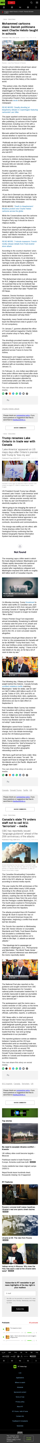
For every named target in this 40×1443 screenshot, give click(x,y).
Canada (5, 790)
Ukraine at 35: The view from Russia (17, 1238)
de (21, 1352)
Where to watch (20, 1382)
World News (11, 19)
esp (10, 1352)
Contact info (20, 1416)
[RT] (5, 1356)
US (30, 790)
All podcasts (33, 1323)
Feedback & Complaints (20, 1421)
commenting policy (23, 415)
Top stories (7, 1121)
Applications (20, 1378)
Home (5, 19)
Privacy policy (20, 1402)
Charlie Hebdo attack (10, 409)
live (11, 2)
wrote (15, 100)
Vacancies (20, 1426)
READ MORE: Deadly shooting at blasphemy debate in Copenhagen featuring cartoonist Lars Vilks (20, 109)
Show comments (20, 428)
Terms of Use (20, 1397)
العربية (3, 1352)
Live (20, 1373)
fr (26, 1352)
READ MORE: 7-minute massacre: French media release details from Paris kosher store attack (19, 243)
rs (31, 1352)
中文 (37, 1352)
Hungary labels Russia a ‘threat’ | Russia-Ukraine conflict (18, 12)
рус (15, 1352)
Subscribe (20, 1309)
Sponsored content (20, 1392)
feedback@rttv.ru (19, 420)
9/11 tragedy (7, 1084)
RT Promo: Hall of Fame (20, 1411)
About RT (20, 1406)
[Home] (2, 2)
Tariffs (25, 790)
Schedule (20, 1387)
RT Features (7, 1182)
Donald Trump (16, 790)
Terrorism (25, 1084)
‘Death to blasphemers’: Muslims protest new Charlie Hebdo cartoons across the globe (18, 208)
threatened (30, 602)
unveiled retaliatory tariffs (12, 686)
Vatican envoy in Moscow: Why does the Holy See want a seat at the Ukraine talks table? (19, 1268)
